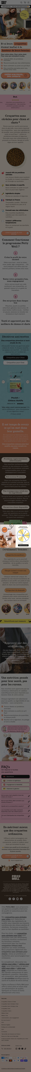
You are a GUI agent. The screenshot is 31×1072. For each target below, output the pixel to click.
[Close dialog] (29, 525)
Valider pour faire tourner (23, 545)
